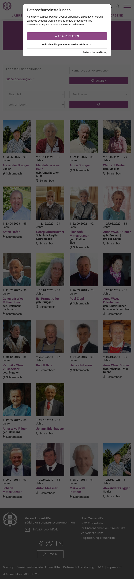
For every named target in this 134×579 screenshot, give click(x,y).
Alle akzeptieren (67, 36)
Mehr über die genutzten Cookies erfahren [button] (65, 44)
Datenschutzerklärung (95, 52)
